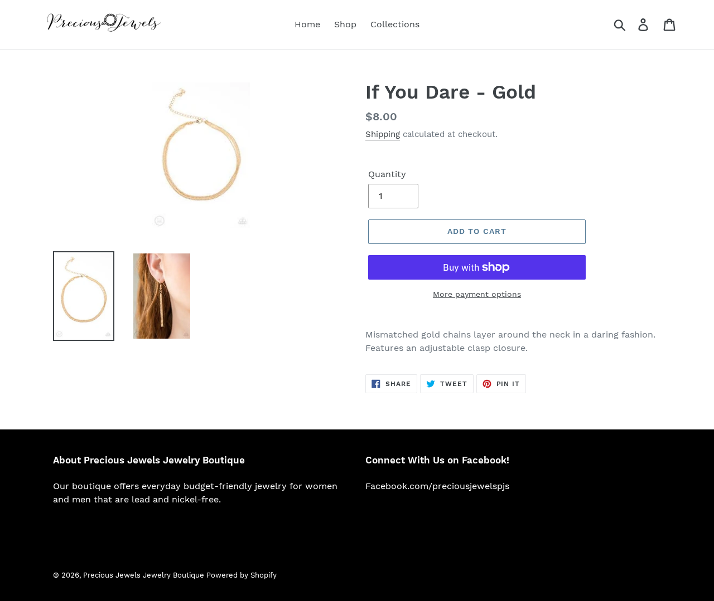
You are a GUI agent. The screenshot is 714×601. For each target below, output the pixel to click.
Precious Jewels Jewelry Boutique (144, 575)
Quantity (387, 174)
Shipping (382, 134)
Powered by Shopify (241, 575)
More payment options (477, 294)
